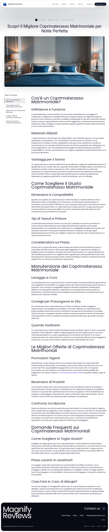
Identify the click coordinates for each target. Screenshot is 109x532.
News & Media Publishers (67, 20)
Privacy (93, 526)
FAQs (82, 515)
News (75, 515)
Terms (99, 526)
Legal (104, 526)
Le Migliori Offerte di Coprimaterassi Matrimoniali (13, 116)
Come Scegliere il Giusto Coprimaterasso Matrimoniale (14, 106)
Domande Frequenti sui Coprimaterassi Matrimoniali (13, 121)
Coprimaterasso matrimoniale (71, 373)
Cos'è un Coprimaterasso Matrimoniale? (13, 100)
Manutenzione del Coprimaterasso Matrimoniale (15, 111)
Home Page (65, 515)
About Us (86, 526)
